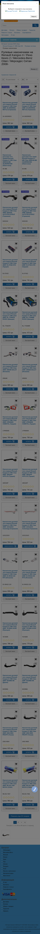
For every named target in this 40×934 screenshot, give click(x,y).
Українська (31, 11)
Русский (14, 11)
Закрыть (33, 16)
